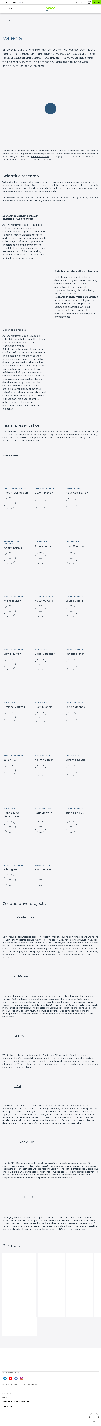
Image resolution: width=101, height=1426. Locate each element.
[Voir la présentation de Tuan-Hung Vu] (78, 809)
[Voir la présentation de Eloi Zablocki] (47, 864)
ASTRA (19, 1035)
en (77, 2)
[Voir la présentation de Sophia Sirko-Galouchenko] (16, 809)
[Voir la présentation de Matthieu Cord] (47, 595)
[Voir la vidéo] (50, 108)
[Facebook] (16, 1379)
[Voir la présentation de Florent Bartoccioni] (16, 487)
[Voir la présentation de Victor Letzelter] (47, 648)
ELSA (17, 1086)
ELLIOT (29, 1197)
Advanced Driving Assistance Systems (21, 185)
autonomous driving (41, 156)
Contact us (6, 1397)
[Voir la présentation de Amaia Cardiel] (47, 541)
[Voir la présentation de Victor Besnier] (47, 487)
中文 (84, 2)
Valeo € (13, 2)
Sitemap (5, 1389)
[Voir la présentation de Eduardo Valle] (47, 809)
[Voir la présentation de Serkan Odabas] (78, 701)
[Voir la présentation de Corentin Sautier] (78, 754)
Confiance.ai (26, 917)
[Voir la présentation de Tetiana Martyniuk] (16, 701)
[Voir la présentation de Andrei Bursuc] (16, 541)
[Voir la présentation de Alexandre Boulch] (78, 487)
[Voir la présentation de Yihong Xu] (16, 864)
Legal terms (7, 1393)
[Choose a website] (89, 2)
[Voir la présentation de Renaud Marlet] (78, 648)
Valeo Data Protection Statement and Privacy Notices (23, 1384)
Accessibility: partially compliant (15, 1402)
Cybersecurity (8, 1406)
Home (4, 20)
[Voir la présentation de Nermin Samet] (47, 754)
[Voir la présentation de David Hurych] (16, 648)
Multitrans (20, 976)
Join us (96, 2)
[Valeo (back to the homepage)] (50, 9)
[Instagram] (21, 1379)
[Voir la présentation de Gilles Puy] (16, 754)
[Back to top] (94, 1417)
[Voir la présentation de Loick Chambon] (78, 541)
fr (81, 2)
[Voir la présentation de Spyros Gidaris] (78, 595)
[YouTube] (10, 1379)
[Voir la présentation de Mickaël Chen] (16, 595)
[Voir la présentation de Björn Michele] (47, 701)
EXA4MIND (25, 1142)
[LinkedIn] (5, 1379)
